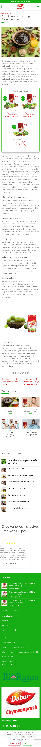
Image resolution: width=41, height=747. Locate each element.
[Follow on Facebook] (3, 726)
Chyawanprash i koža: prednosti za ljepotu (31, 411)
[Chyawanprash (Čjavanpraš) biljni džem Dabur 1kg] (20, 130)
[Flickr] (18, 726)
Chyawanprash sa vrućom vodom (20, 475)
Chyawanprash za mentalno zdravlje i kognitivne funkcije (32, 381)
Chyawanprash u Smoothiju (18, 502)
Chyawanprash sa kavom (17, 488)
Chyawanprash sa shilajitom (18, 469)
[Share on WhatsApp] (13, 373)
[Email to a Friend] (20, 373)
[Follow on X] (7, 726)
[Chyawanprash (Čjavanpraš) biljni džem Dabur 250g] (11, 101)
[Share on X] (18, 373)
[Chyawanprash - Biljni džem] (20, 6)
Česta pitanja (6, 616)
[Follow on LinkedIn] (14, 726)
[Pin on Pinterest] (23, 373)
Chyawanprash (6, 13)
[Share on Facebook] (15, 373)
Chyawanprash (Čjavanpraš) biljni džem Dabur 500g (29, 114)
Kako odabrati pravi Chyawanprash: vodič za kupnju (10, 381)
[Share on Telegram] (28, 373)
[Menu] (38, 6)
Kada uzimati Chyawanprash (18, 508)
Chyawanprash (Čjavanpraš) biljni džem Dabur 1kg (20, 142)
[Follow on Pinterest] (11, 726)
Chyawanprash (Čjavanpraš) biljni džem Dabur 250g (11, 114)
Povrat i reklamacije (9, 630)
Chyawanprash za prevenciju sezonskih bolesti (30, 434)
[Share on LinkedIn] (25, 373)
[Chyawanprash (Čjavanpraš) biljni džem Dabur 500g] (29, 101)
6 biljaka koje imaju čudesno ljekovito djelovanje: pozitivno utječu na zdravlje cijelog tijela (23, 462)
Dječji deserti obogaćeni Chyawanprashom (10, 434)
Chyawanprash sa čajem (10, 411)
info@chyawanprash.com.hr (19, 647)
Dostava (4, 621)
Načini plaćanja (7, 625)
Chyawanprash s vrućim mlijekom (20, 482)
